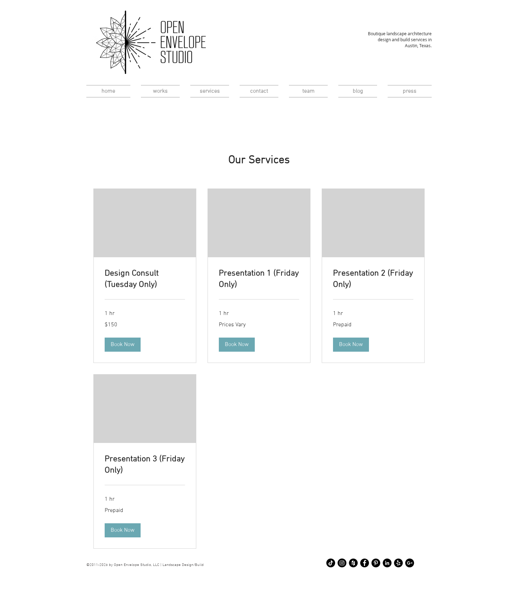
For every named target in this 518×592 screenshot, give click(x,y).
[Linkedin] (387, 563)
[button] (123, 345)
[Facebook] (364, 563)
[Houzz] (353, 563)
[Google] (409, 563)
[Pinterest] (375, 563)
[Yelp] (398, 563)
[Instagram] (342, 563)
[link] (145, 279)
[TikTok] (330, 563)
